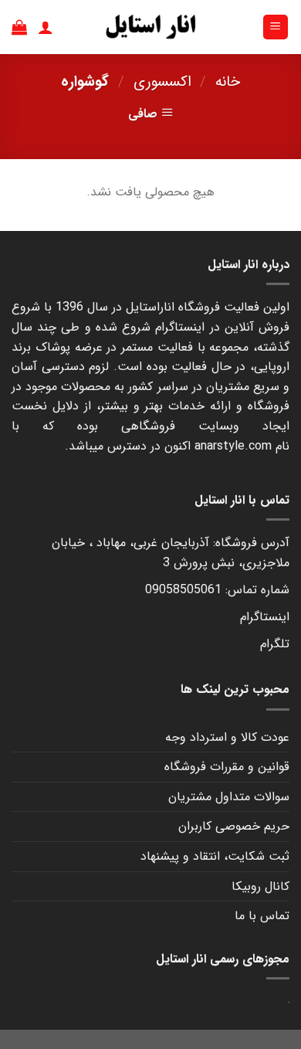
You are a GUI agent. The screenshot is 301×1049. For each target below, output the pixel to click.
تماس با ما (262, 915)
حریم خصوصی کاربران (233, 826)
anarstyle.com (233, 446)
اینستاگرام (264, 616)
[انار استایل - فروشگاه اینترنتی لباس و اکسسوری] (150, 27)
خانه (227, 81)
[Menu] (276, 27)
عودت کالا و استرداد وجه (227, 737)
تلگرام (274, 644)
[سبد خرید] (19, 27)
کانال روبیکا (260, 886)
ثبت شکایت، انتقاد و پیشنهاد (214, 856)
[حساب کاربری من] (45, 27)
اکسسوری (162, 81)
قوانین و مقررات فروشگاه (226, 766)
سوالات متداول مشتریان (228, 796)
